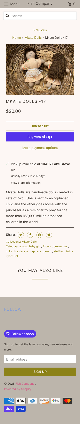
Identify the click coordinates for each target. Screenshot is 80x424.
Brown (47, 246)
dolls (9, 251)
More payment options (40, 148)
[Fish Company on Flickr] (5, 322)
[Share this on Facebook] (29, 235)
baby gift (35, 246)
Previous (40, 30)
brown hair (61, 246)
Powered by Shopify (17, 389)
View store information (26, 182)
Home (16, 38)
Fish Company (25, 383)
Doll (16, 256)
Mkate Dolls (33, 38)
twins (69, 251)
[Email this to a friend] (48, 235)
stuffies (59, 251)
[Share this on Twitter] (20, 235)
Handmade (21, 251)
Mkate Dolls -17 (26, 101)
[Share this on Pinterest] (39, 235)
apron (23, 246)
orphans (36, 251)
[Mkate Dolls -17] (40, 69)
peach (47, 251)
